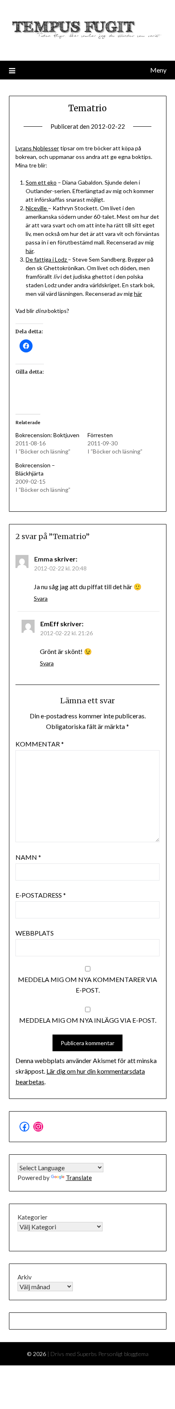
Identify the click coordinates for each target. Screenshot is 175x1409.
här (29, 250)
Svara (41, 598)
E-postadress (40, 895)
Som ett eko (41, 182)
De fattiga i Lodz (47, 259)
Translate (79, 1177)
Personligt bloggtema (123, 1353)
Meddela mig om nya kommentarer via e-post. (87, 984)
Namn (28, 857)
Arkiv (25, 1277)
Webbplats (34, 933)
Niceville (37, 208)
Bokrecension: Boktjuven (47, 435)
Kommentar (39, 744)
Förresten (100, 435)
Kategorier (33, 1217)
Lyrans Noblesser (37, 148)
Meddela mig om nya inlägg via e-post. (87, 1020)
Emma (43, 559)
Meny (158, 70)
